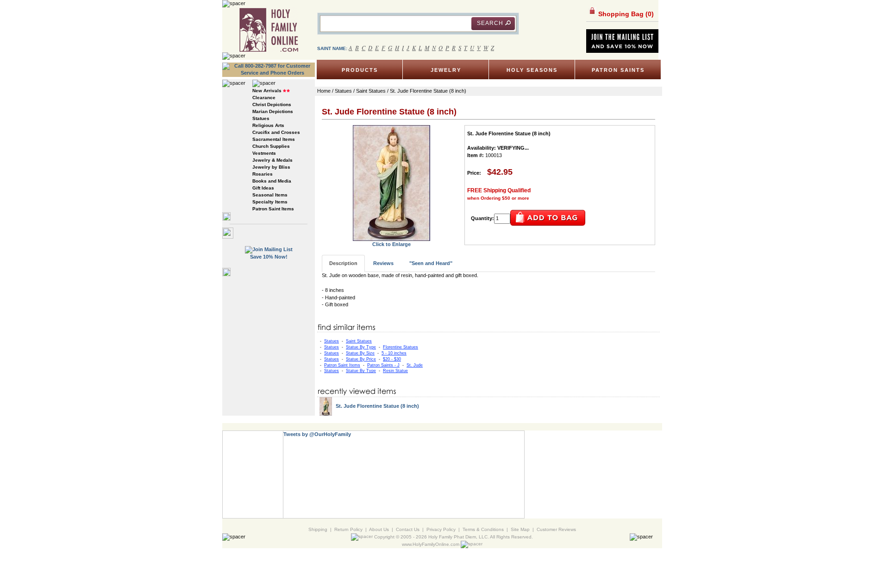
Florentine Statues (400, 347)
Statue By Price (361, 359)
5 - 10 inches (394, 353)
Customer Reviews (556, 529)
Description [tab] (343, 263)
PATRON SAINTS (618, 70)
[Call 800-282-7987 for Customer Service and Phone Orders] (268, 69)
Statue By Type (361, 347)
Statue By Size (360, 353)
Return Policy (348, 529)
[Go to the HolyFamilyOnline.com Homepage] (269, 29)
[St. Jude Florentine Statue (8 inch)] (391, 182)
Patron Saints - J (383, 365)
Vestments (264, 153)
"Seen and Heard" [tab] (430, 263)
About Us (379, 529)
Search (490, 23)
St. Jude (415, 365)
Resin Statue (395, 370)
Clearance (263, 97)
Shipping (317, 529)
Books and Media (271, 180)
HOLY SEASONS (532, 70)
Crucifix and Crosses (276, 132)
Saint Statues (359, 341)
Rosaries (262, 174)
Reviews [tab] (383, 263)
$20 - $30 (392, 359)
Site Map (520, 529)
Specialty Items (270, 201)
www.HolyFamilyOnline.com (430, 544)
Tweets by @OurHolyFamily (317, 434)
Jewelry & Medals (272, 160)
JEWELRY (446, 70)
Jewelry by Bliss (271, 167)
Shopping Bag (625, 14)
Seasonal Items (270, 194)
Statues (260, 118)
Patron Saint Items (273, 208)
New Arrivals (267, 90)
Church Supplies (271, 146)
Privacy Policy (441, 529)
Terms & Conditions (483, 529)
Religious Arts (268, 125)
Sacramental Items (273, 139)
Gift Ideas (263, 187)
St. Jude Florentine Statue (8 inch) (377, 406)
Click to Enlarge (391, 244)
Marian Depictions (272, 111)
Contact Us (407, 529)
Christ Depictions (271, 104)
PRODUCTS (360, 70)
